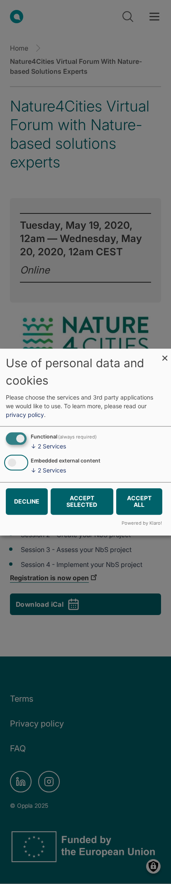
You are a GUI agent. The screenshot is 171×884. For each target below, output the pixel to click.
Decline (26, 501)
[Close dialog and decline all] (165, 354)
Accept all (139, 501)
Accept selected (81, 501)
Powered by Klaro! (142, 523)
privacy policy (25, 415)
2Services (48, 446)
